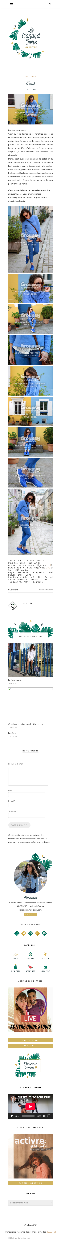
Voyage (45, 959)
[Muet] (44, 1115)
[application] (30, 1106)
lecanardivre (27, 603)
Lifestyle (45, 971)
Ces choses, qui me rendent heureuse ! (26, 724)
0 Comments (13, 590)
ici (49, 565)
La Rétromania (14, 680)
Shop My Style (30, 1040)
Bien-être (15, 971)
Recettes (30, 971)
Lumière (12, 733)
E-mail (11, 801)
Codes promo (30, 1046)
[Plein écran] (48, 1115)
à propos (30, 914)
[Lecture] (12, 1115)
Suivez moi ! (51, 1232)
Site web (12, 811)
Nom (11, 790)
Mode (16, 959)
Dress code (30, 76)
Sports (30, 959)
